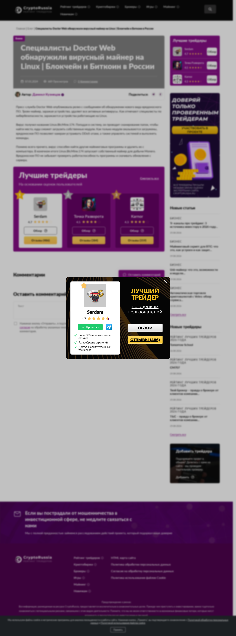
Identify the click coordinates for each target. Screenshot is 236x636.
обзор (145, 328)
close (165, 281)
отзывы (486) (145, 340)
